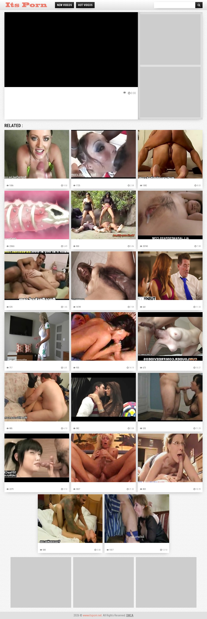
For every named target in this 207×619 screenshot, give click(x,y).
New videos (64, 5)
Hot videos (85, 5)
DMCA (129, 615)
